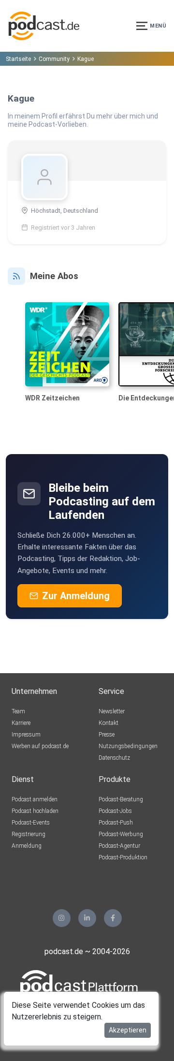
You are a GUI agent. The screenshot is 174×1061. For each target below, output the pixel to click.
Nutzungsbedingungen (128, 746)
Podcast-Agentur (119, 845)
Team (18, 711)
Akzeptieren (127, 1030)
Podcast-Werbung (121, 834)
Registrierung (28, 834)
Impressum (26, 734)
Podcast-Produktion (123, 857)
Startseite (18, 59)
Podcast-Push (116, 822)
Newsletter (112, 711)
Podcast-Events (31, 822)
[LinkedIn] (87, 918)
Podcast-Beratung (121, 799)
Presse (107, 734)
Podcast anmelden (35, 799)
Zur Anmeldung (76, 596)
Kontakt (108, 723)
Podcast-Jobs (115, 811)
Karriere (21, 723)
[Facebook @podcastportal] (113, 918)
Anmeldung (27, 845)
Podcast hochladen (35, 811)
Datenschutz (114, 757)
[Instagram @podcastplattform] (62, 918)
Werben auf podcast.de (40, 746)
